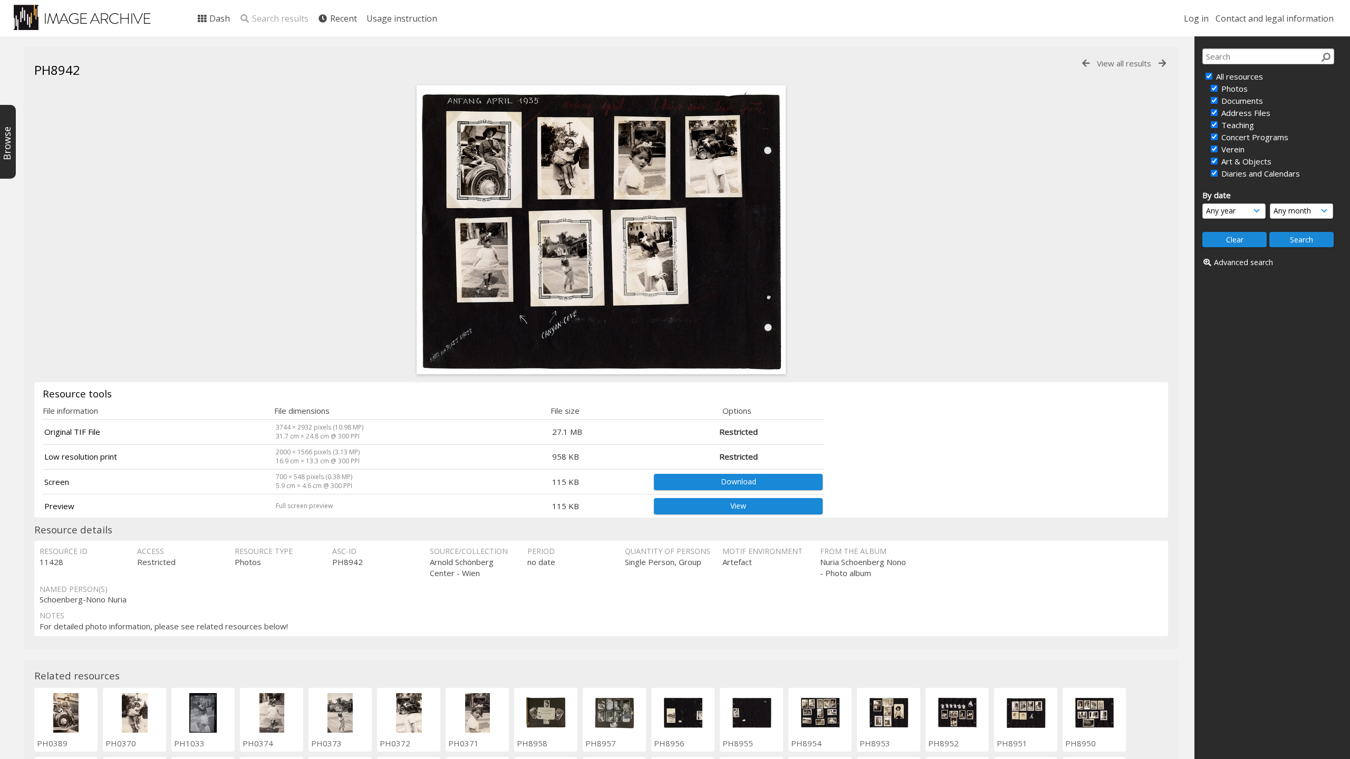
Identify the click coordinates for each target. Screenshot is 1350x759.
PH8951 (1012, 743)
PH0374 (258, 743)
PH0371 (463, 743)
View (738, 506)
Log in (1196, 18)
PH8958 (532, 743)
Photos (1233, 88)
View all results (1124, 63)
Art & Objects (1245, 161)
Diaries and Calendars (1259, 173)
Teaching (1236, 125)
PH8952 (943, 743)
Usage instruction (402, 18)
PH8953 (875, 743)
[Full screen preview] (601, 371)
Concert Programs (1253, 137)
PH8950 (1080, 743)
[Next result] (1162, 63)
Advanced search (1243, 262)
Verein (1232, 149)
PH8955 (737, 743)
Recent (342, 18)
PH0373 (326, 743)
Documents (1241, 100)
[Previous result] (1086, 63)
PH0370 (120, 743)
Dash (218, 18)
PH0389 (52, 743)
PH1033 (189, 743)
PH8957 (600, 743)
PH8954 (806, 743)
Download (738, 481)
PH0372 (395, 743)
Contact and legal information (1275, 18)
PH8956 (669, 743)
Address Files (1244, 113)
